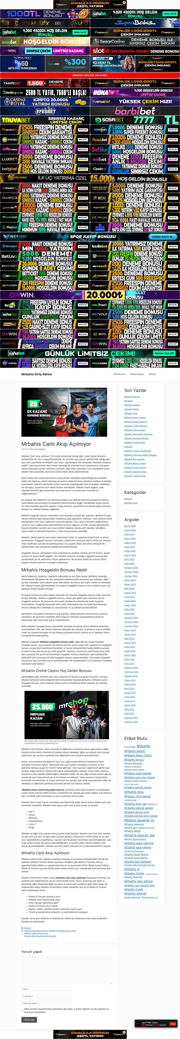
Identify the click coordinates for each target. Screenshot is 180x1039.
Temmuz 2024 (131, 572)
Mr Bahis (128, 401)
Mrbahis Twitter (134, 873)
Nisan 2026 (130, 530)
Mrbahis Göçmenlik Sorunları (138, 434)
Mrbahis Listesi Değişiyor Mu (36, 933)
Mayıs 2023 (130, 630)
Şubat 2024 (130, 593)
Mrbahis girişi (130, 800)
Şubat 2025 (130, 543)
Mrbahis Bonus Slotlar (135, 463)
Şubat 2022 (130, 693)
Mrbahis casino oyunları (135, 781)
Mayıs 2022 (130, 680)
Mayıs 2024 (130, 580)
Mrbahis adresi (134, 751)
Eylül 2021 (129, 713)
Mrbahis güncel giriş (136, 812)
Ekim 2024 (129, 559)
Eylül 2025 (129, 534)
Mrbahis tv (132, 869)
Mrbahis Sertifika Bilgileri (136, 438)
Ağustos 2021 (131, 718)
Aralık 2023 (130, 601)
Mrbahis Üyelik (133, 889)
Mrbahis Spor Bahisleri (137, 861)
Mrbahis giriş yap (135, 804)
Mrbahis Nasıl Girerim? (135, 839)
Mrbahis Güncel (132, 405)
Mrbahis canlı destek (137, 773)
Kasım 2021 (130, 705)
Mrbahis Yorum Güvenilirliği (137, 451)
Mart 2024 (129, 588)
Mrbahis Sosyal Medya (136, 858)
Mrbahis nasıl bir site (139, 835)
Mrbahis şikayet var (150, 897)
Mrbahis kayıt (131, 827)
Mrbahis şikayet (135, 893)
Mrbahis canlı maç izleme (139, 777)
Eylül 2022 (129, 663)
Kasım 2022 (130, 655)
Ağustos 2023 (131, 618)
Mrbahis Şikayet (137, 374)
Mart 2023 (129, 638)
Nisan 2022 (130, 684)
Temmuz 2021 (131, 722)
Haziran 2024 (131, 576)
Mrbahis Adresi (131, 409)
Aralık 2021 (129, 701)
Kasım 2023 (130, 605)
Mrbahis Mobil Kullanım (135, 422)
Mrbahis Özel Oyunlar (134, 430)
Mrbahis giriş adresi (137, 796)
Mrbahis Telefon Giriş (134, 476)
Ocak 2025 (129, 547)
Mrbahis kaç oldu (146, 828)
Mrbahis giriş (134, 792)
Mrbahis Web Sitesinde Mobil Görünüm (40, 936)
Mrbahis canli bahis (133, 766)
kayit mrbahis (129, 747)
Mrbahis (152, 374)
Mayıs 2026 (130, 526)
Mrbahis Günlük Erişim (135, 472)
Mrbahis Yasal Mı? (133, 877)
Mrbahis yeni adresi (138, 881)
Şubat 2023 (130, 643)
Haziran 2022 (131, 676)
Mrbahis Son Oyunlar (134, 459)
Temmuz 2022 (131, 672)
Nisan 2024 (130, 584)
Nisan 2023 (130, 634)
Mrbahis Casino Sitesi (131, 784)
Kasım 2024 (130, 555)
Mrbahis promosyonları (134, 851)
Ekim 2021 (129, 709)
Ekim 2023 (129, 609)
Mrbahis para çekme (137, 847)
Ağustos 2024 (131, 568)
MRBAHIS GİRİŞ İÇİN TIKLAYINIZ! (90, 75)
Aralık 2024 (130, 551)
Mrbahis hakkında (134, 824)
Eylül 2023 (129, 613)
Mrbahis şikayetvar (132, 897)
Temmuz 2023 (131, 622)
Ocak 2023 (129, 647)
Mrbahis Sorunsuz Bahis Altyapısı (140, 455)
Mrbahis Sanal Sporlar (136, 854)
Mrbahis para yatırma (138, 843)
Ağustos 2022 (131, 668)
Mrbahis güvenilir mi (139, 820)
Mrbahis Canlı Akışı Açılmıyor (36, 931)
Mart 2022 (129, 688)
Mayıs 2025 (130, 538)
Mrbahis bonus (134, 759)
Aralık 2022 (129, 651)
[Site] (45, 129)
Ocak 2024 (129, 597)
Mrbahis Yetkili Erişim (134, 442)
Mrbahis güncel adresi (138, 808)
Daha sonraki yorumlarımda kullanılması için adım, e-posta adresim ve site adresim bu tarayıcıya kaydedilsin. (66, 1010)
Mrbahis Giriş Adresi (36, 374)
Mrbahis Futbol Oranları (135, 426)
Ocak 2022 (129, 697)
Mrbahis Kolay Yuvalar (135, 417)
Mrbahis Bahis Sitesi (138, 755)
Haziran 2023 (131, 626)
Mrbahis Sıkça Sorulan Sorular (139, 865)
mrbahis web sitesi (152, 874)
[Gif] (90, 178)
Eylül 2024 (129, 563)
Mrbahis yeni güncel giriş (139, 885)
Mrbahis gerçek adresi (138, 787)
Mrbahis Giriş (120, 374)
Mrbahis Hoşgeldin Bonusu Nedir (62, 931)
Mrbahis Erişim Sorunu (135, 467)
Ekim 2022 (129, 659)
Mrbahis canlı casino (134, 769)
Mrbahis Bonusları (133, 763)
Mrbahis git (152, 804)
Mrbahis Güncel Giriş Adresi (140, 815)
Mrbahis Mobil (132, 831)
